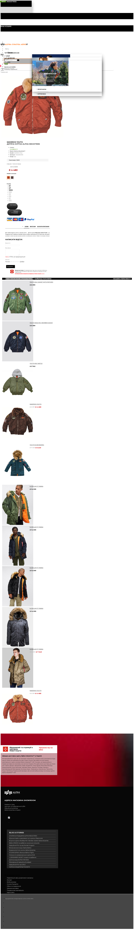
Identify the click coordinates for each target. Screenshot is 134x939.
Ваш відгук (8, 248)
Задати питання (43, 226)
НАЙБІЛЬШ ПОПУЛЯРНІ (43, 278)
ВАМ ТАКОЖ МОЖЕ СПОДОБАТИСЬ (19, 278)
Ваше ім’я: (7, 243)
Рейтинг (7, 259)
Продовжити (10, 266)
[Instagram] (9, 821)
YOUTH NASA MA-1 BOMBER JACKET (41, 323)
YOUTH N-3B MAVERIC (37, 445)
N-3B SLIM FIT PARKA (36, 486)
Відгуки (33, 226)
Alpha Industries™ (19, 151)
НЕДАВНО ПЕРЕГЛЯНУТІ (122, 278)
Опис (26, 226)
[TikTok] (9, 818)
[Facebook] (9, 814)
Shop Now (50, 81)
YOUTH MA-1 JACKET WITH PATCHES (41, 282)
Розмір (9, 183)
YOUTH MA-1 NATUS (36, 363)
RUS (2, 54)
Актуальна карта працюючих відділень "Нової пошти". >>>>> (29, 273)
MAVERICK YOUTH (4, 72)
